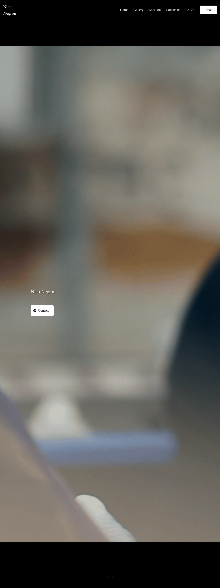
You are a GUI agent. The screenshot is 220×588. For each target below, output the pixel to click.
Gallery (138, 10)
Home (124, 10)
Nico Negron (8, 9)
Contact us (173, 10)
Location (155, 10)
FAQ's (189, 10)
